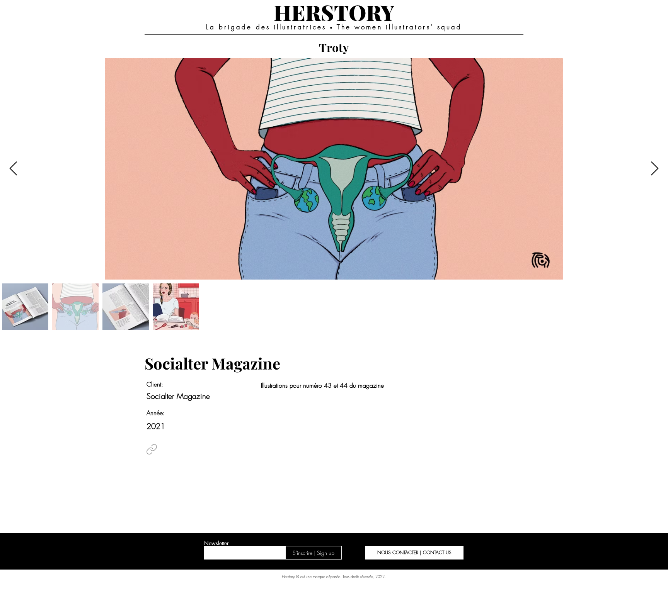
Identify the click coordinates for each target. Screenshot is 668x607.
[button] (414, 553)
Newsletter (216, 543)
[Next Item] (654, 168)
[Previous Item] (13, 168)
